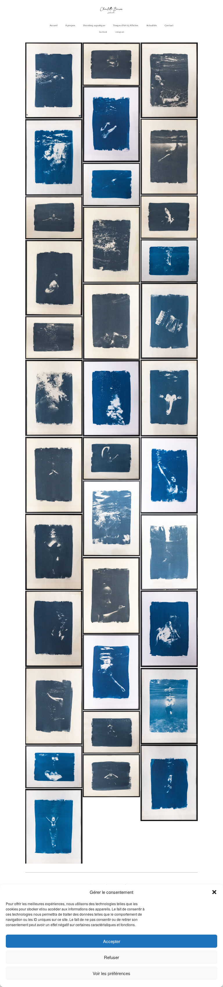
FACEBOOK (103, 32)
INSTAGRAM (119, 32)
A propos (70, 25)
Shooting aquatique (94, 25)
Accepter (111, 941)
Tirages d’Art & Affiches (126, 25)
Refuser (111, 957)
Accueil (53, 25)
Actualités (151, 25)
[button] (214, 892)
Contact (169, 25)
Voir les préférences (111, 973)
